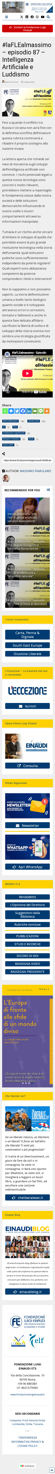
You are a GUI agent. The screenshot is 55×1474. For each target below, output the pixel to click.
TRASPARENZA (27, 1437)
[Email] (35, 411)
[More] (47, 411)
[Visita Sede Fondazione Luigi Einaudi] (27, 11)
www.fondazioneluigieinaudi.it (27, 1394)
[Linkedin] (29, 411)
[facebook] (32, 17)
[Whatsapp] (5, 411)
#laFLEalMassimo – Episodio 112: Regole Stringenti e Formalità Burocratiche (26, 544)
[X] (21, 17)
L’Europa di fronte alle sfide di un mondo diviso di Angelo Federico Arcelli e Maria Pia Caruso (24, 1077)
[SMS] (41, 411)
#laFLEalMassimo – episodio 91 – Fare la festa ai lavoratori (27, 602)
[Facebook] (23, 411)
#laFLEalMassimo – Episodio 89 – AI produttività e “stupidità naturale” (26, 572)
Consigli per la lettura (19, 990)
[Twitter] (17, 411)
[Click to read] (27, 594)
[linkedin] (27, 17)
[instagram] (37, 17)
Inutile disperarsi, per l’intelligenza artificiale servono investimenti (22, 517)
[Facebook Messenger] (11, 411)
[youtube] (42, 17)
